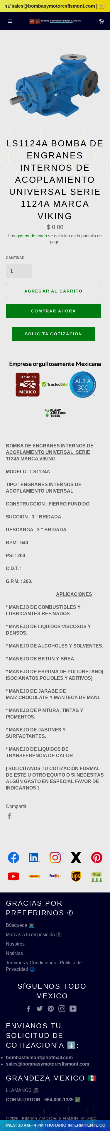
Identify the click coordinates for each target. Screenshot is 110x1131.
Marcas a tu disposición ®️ (34, 934)
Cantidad (15, 258)
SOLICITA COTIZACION (53, 334)
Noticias (14, 953)
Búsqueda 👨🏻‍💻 (20, 925)
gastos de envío (31, 235)
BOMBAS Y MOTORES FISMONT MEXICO (59, 1118)
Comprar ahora (53, 311)
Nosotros (15, 943)
